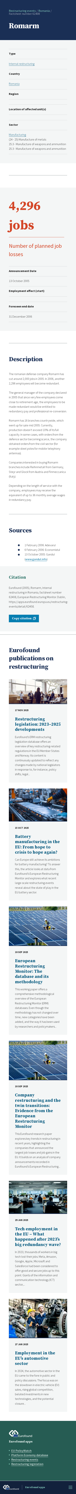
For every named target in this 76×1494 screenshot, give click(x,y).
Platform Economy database (29, 1455)
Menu (70, 1487)
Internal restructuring (21, 64)
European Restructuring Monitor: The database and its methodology (32, 971)
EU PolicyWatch (21, 1450)
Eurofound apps (20, 1441)
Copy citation (22, 618)
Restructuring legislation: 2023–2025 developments (38, 725)
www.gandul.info (36, 559)
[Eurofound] (20, 1433)
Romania (44, 11)
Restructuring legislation (27, 1464)
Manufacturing (17, 134)
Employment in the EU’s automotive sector (35, 1358)
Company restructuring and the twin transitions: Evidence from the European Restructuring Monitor (38, 1111)
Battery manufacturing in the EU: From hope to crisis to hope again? (37, 844)
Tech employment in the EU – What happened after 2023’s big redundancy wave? (38, 1236)
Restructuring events (22, 11)
